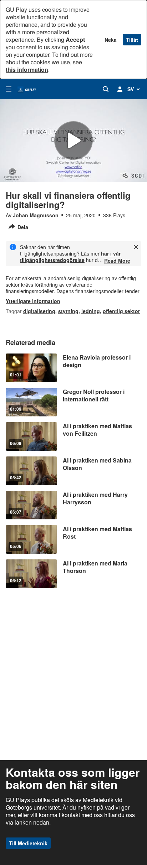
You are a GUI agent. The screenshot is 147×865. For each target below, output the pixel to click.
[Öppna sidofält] (8, 89)
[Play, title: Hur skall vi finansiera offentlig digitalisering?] (73, 140)
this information (27, 69)
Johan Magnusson (36, 215)
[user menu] (120, 89)
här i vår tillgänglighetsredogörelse (70, 256)
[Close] (136, 247)
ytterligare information (33, 301)
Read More (117, 260)
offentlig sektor (121, 311)
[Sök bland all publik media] (105, 89)
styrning (68, 311)
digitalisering (39, 311)
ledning (90, 311)
